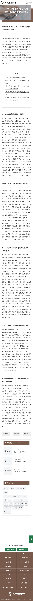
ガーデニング (7, 508)
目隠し (11, 504)
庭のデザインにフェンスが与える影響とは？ (17, 81)
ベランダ (20, 508)
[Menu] (30, 2)
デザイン (6, 488)
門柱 (5, 500)
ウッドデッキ (7, 512)
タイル (5, 504)
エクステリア (17, 500)
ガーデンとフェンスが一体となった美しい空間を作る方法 (17, 87)
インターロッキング (20, 488)
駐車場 (12, 488)
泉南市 (10, 500)
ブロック (17, 504)
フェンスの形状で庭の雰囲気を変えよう (17, 93)
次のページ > (27, 433)
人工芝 (5, 492)
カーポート (24, 500)
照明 (26, 504)
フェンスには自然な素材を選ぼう (15, 77)
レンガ (14, 508)
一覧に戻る (16, 433)
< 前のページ (6, 433)
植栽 (22, 504)
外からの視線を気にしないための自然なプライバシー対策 (17, 99)
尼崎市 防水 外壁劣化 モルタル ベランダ (15, 496)
